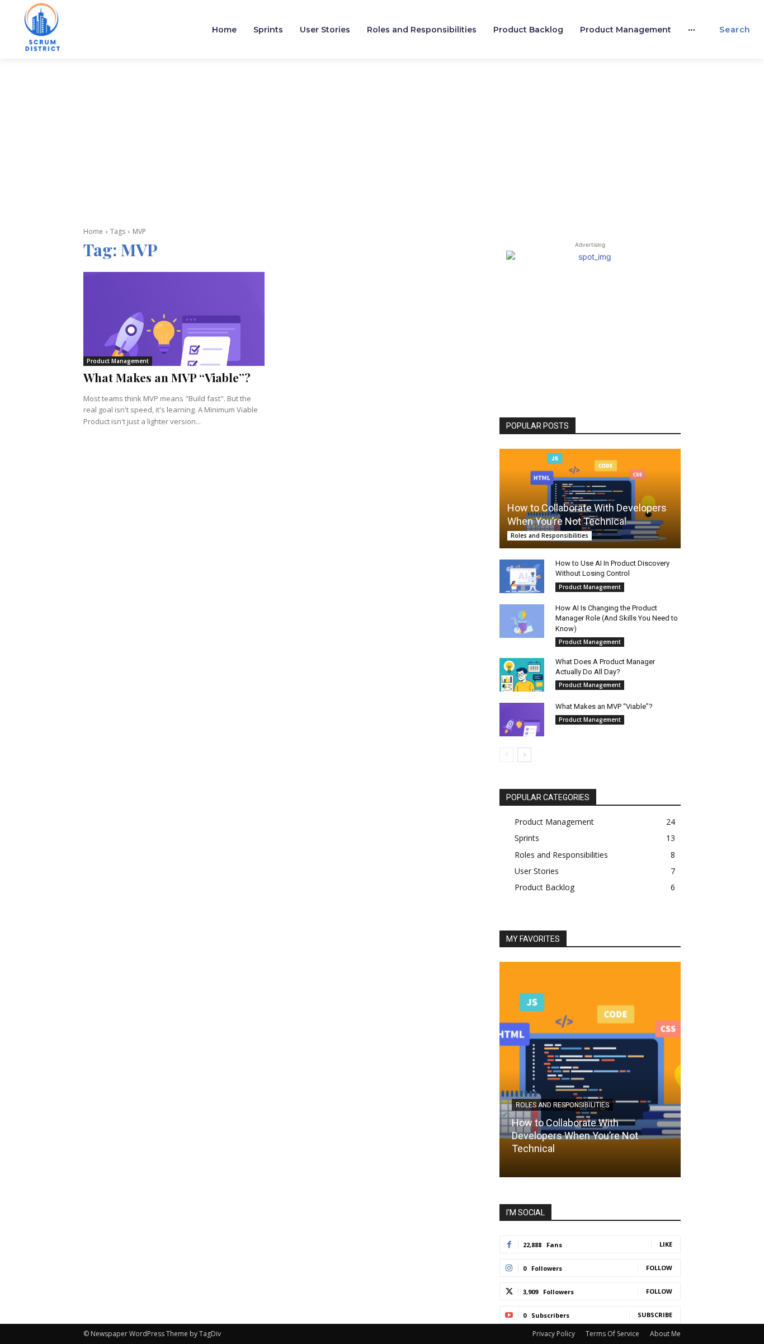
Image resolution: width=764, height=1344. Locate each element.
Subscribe (655, 1314)
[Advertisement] (382, 142)
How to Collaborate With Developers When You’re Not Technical (575, 1136)
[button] (735, 29)
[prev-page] (506, 755)
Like (665, 1244)
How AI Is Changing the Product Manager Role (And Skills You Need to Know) (616, 618)
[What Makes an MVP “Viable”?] (174, 319)
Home (93, 231)
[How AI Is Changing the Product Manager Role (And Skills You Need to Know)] (521, 621)
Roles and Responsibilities (549, 535)
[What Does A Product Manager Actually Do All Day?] (521, 675)
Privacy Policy (553, 1333)
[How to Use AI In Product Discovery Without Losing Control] (521, 576)
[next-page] (524, 755)
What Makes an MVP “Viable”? (167, 377)
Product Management (118, 361)
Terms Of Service (612, 1333)
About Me (665, 1333)
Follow (659, 1267)
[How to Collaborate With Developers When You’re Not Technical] (590, 498)
